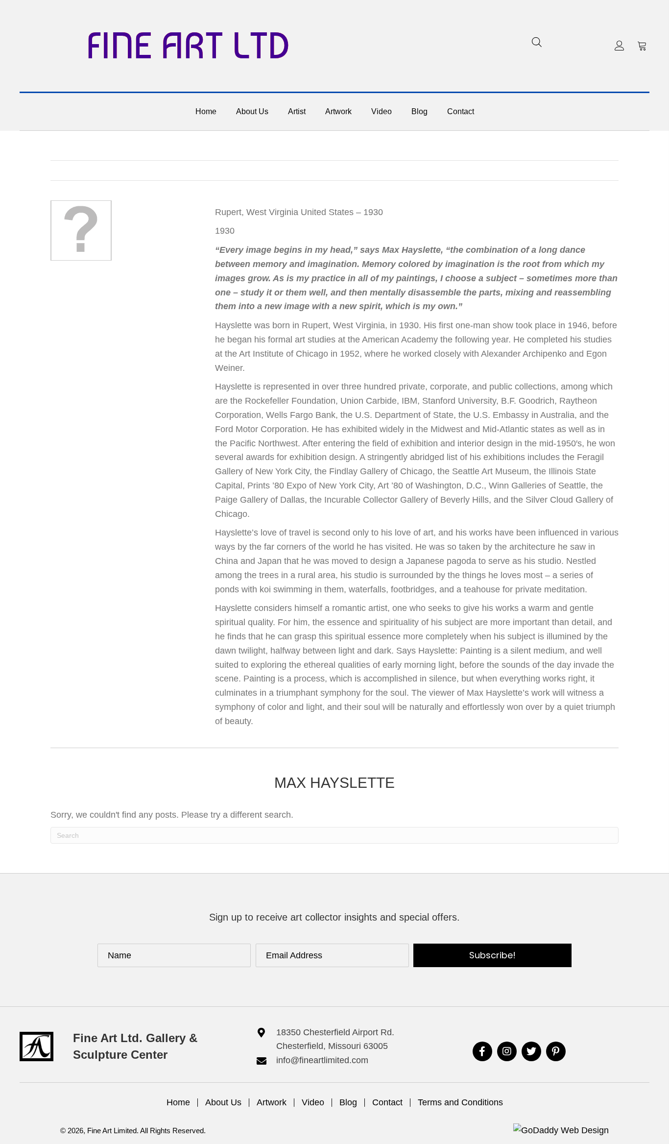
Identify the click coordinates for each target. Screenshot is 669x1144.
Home (178, 1102)
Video (313, 1102)
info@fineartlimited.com (322, 1060)
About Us (223, 1102)
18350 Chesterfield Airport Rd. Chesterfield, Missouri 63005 (335, 1039)
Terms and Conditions (460, 1102)
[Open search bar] (537, 42)
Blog (348, 1102)
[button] (619, 45)
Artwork (272, 1102)
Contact (387, 1102)
